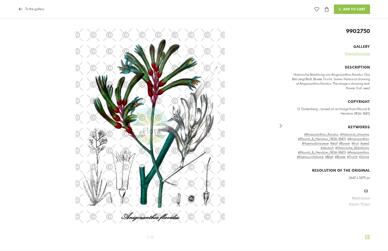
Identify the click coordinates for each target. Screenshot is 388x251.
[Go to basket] (326, 9)
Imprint (353, 204)
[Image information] (367, 237)
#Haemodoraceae (315, 143)
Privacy (365, 204)
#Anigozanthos (358, 139)
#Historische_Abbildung (352, 148)
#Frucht (352, 157)
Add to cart (354, 9)
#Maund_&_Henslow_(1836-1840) (322, 139)
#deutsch (327, 148)
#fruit (355, 143)
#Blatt (329, 157)
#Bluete (340, 157)
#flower (344, 143)
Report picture (361, 198)
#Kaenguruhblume (310, 157)
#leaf (333, 143)
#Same (364, 157)
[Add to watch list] (317, 9)
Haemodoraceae (357, 54)
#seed (364, 143)
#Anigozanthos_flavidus (321, 134)
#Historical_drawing (354, 134)
